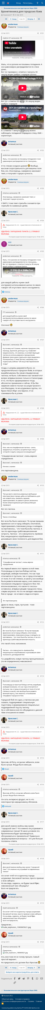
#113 (42, 676)
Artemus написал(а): (10, 193)
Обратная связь (7, 999)
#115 (42, 758)
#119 (42, 903)
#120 (42, 942)
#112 (42, 622)
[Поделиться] (37, 33)
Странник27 (7, 15)
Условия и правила (22, 999)
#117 (42, 822)
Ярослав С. (13, 211)
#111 (42, 554)
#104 (42, 220)
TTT (9, 242)
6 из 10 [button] (22, 19)
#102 (42, 150)
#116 (42, 784)
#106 (42, 307)
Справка (31, 1001)
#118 (42, 859)
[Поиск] (42, 3)
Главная (39, 1001)
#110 (42, 485)
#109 (42, 439)
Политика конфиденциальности (14, 1001)
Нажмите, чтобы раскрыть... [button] (22, 58)
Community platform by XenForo (21, 1008)
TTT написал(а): (8, 312)
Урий (10, 775)
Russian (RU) (8, 996)
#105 (42, 251)
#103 (42, 188)
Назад (14, 19)
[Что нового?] (37, 3)
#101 (42, 33)
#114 (42, 727)
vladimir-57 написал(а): (11, 38)
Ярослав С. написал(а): (11, 345)
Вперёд (30, 19)
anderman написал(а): (11, 155)
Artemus (12, 141)
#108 (42, 408)
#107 (42, 340)
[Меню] (3, 3)
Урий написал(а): (9, 908)
